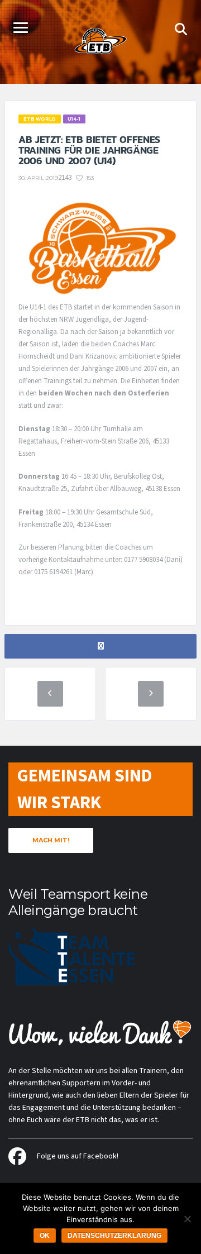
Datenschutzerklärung (114, 1235)
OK (45, 1235)
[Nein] (187, 1218)
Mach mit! (50, 840)
